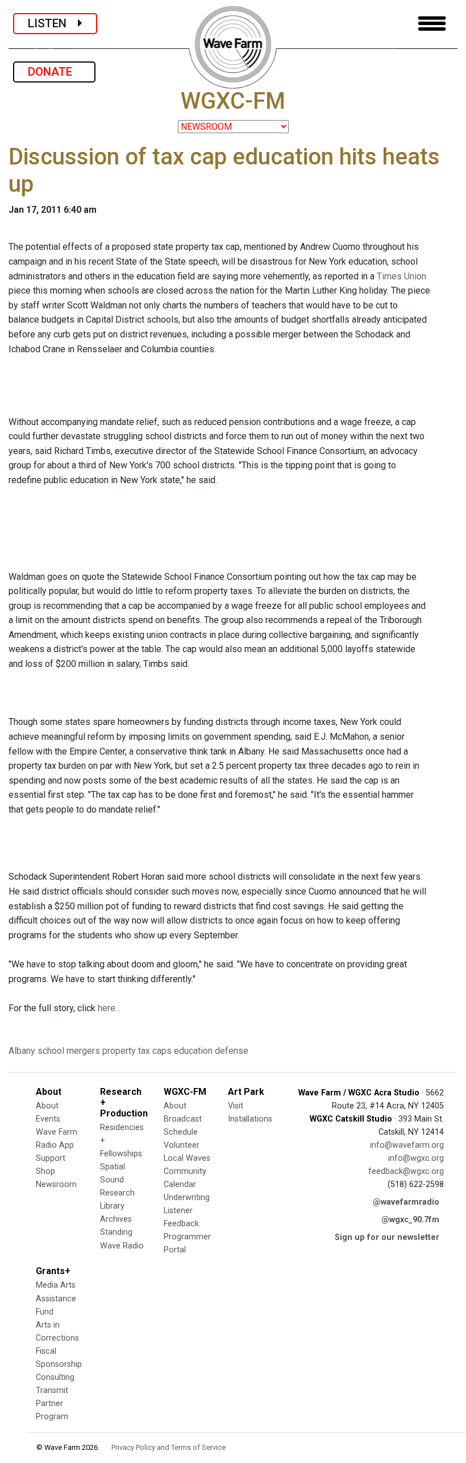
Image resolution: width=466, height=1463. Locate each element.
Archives (116, 1219)
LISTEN (53, 23)
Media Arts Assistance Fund (56, 1298)
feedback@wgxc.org (406, 1171)
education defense (211, 1050)
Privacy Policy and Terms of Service (168, 1447)
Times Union (401, 276)
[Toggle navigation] (432, 24)
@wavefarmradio (406, 1202)
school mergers (69, 1050)
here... (109, 1008)
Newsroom (56, 1184)
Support (50, 1158)
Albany (22, 1050)
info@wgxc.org (416, 1158)
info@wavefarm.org (407, 1145)
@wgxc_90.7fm (410, 1220)
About (47, 1106)
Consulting (55, 1377)
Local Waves (187, 1158)
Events (48, 1119)
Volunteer (181, 1145)
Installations (250, 1119)
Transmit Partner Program (52, 1403)
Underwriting (187, 1197)
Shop (45, 1171)
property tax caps (137, 1050)
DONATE (54, 72)
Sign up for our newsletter (387, 1237)
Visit (235, 1106)
